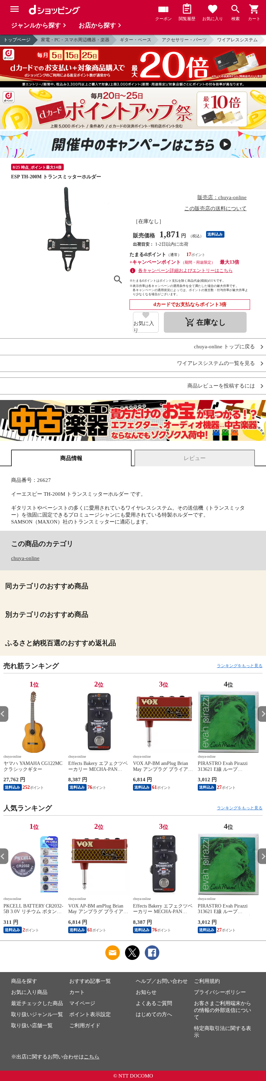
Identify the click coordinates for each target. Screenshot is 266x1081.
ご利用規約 (207, 981)
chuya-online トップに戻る (224, 346)
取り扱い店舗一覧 (32, 1025)
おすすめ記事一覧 (90, 981)
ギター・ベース (135, 39)
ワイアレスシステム (237, 39)
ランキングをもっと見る (240, 665)
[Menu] (15, 9)
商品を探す (24, 981)
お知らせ (146, 992)
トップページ (16, 39)
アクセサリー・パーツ (184, 39)
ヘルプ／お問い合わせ (162, 981)
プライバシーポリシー (220, 992)
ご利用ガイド (84, 1025)
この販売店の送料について (215, 208)
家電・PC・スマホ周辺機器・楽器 (75, 39)
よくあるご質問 (154, 1003)
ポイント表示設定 (90, 1014)
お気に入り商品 (29, 992)
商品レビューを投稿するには (221, 386)
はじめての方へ (154, 1014)
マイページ (82, 1003)
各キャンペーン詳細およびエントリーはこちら (185, 270)
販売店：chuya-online (222, 197)
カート (77, 992)
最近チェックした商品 (37, 1003)
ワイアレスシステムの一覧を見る (216, 363)
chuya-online (25, 558)
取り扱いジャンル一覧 (37, 1014)
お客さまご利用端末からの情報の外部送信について (222, 1010)
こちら (91, 1056)
